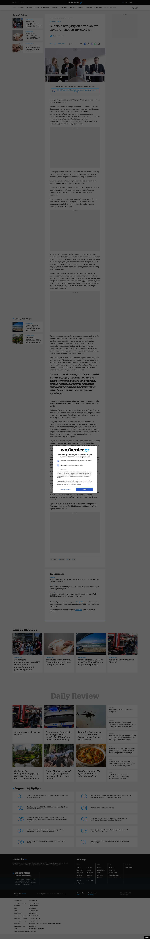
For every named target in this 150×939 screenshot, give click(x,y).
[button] (75, 469)
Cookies (147, 937)
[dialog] (75, 469)
